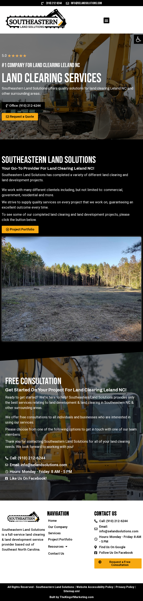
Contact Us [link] (56, 553)
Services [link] (54, 533)
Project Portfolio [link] (60, 539)
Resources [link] (56, 546)
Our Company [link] (57, 527)
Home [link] (52, 520)
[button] (106, 20)
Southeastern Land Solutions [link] (91, 397)
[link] (138, 39)
